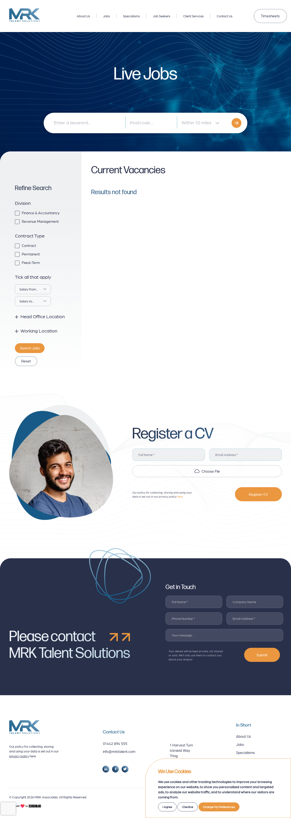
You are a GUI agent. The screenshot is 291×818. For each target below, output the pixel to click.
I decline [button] (187, 806)
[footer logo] (24, 726)
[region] (147, 15)
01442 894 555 (115, 743)
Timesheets (270, 16)
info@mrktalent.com (119, 751)
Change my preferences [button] (219, 806)
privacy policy (19, 756)
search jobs (30, 348)
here (180, 496)
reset (26, 361)
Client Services (193, 16)
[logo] (24, 14)
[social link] (105, 769)
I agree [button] (167, 806)
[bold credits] (25, 806)
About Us (83, 16)
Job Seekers (161, 16)
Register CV (258, 494)
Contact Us (224, 16)
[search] (236, 123)
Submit (262, 655)
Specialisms (131, 16)
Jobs (106, 16)
